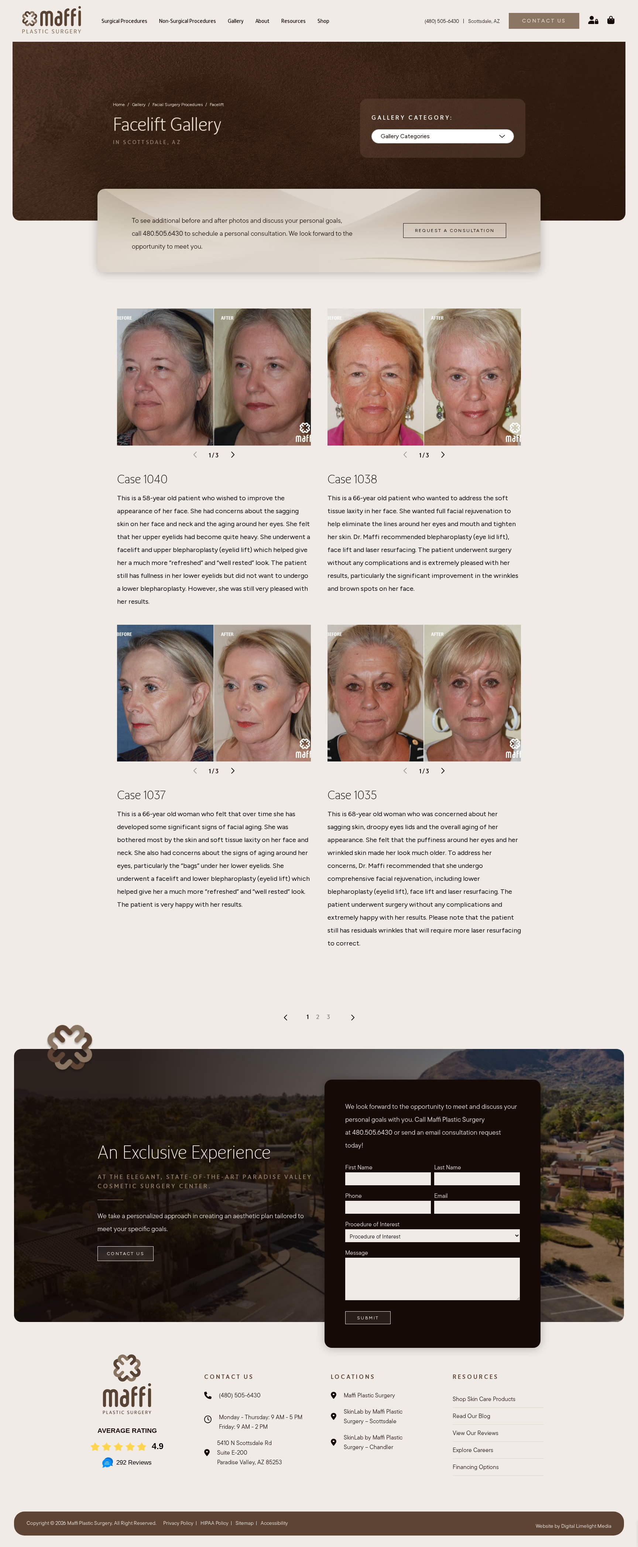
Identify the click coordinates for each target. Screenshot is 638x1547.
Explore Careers (473, 1450)
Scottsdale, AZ (484, 21)
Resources (293, 21)
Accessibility (274, 1523)
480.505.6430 (163, 233)
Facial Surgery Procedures (177, 104)
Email (441, 1196)
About (262, 21)
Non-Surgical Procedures (187, 21)
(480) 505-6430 (442, 21)
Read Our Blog (471, 1416)
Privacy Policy (178, 1523)
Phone (353, 1196)
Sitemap (245, 1523)
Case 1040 (142, 478)
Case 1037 (141, 794)
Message (356, 1252)
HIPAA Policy (214, 1523)
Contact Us (125, 1253)
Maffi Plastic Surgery (369, 1395)
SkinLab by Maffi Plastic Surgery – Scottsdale (373, 1416)
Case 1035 (352, 794)
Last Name (447, 1167)
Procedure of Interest (372, 1224)
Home (119, 104)
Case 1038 (352, 478)
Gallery (236, 21)
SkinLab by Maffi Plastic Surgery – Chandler (373, 1442)
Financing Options (476, 1467)
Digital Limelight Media (586, 1526)
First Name (359, 1167)
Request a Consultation (455, 230)
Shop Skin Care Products (484, 1399)
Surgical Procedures (124, 21)
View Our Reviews (475, 1433)
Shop (323, 21)
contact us (544, 21)
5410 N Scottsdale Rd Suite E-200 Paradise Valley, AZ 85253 (249, 1452)
